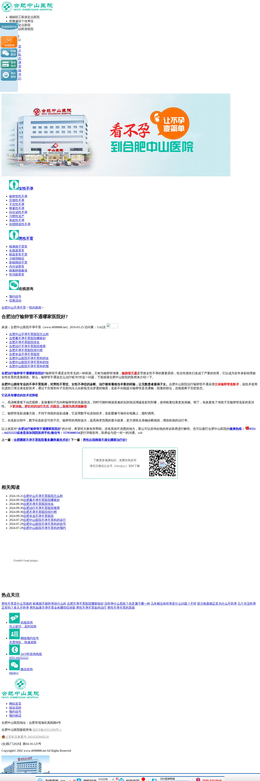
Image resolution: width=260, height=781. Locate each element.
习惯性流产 (16, 216)
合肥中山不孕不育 (14, 307)
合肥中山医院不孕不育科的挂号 (44, 523)
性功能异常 (16, 274)
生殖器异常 (16, 250)
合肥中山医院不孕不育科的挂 (29, 362)
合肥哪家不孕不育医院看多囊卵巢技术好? (42, 439)
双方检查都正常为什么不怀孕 (217, 603)
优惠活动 (15, 300)
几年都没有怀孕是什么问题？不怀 (173, 603)
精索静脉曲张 (18, 270)
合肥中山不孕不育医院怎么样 (29, 334)
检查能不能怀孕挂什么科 (49, 603)
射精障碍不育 (18, 262)
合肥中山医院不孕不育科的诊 (29, 358)
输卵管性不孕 (18, 196)
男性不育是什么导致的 (17, 603)
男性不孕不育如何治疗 (91, 607)
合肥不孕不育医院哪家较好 (85, 603)
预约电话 (15, 715)
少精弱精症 (16, 258)
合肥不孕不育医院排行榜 (26, 350)
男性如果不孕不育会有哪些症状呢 (52, 607)
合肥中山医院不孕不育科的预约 (44, 527)
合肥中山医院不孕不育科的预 (29, 366)
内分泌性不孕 (18, 212)
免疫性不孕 (16, 220)
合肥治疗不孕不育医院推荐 (27, 346)
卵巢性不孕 (16, 208)
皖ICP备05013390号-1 (47, 729)
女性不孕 (26, 188)
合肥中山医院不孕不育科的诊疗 (44, 519)
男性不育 (26, 238)
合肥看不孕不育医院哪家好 (27, 338)
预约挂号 (15, 296)
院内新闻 (35, 307)
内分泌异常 (16, 266)
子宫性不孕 (16, 204)
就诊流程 (15, 707)
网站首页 (15, 703)
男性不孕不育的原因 (121, 607)
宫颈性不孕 (16, 200)
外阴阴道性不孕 (19, 224)
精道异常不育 (18, 254)
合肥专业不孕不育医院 (24, 354)
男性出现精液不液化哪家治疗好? (105, 439)
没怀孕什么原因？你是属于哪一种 (127, 603)
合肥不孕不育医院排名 (24, 342)
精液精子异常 (18, 246)
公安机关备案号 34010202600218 (27, 736)
